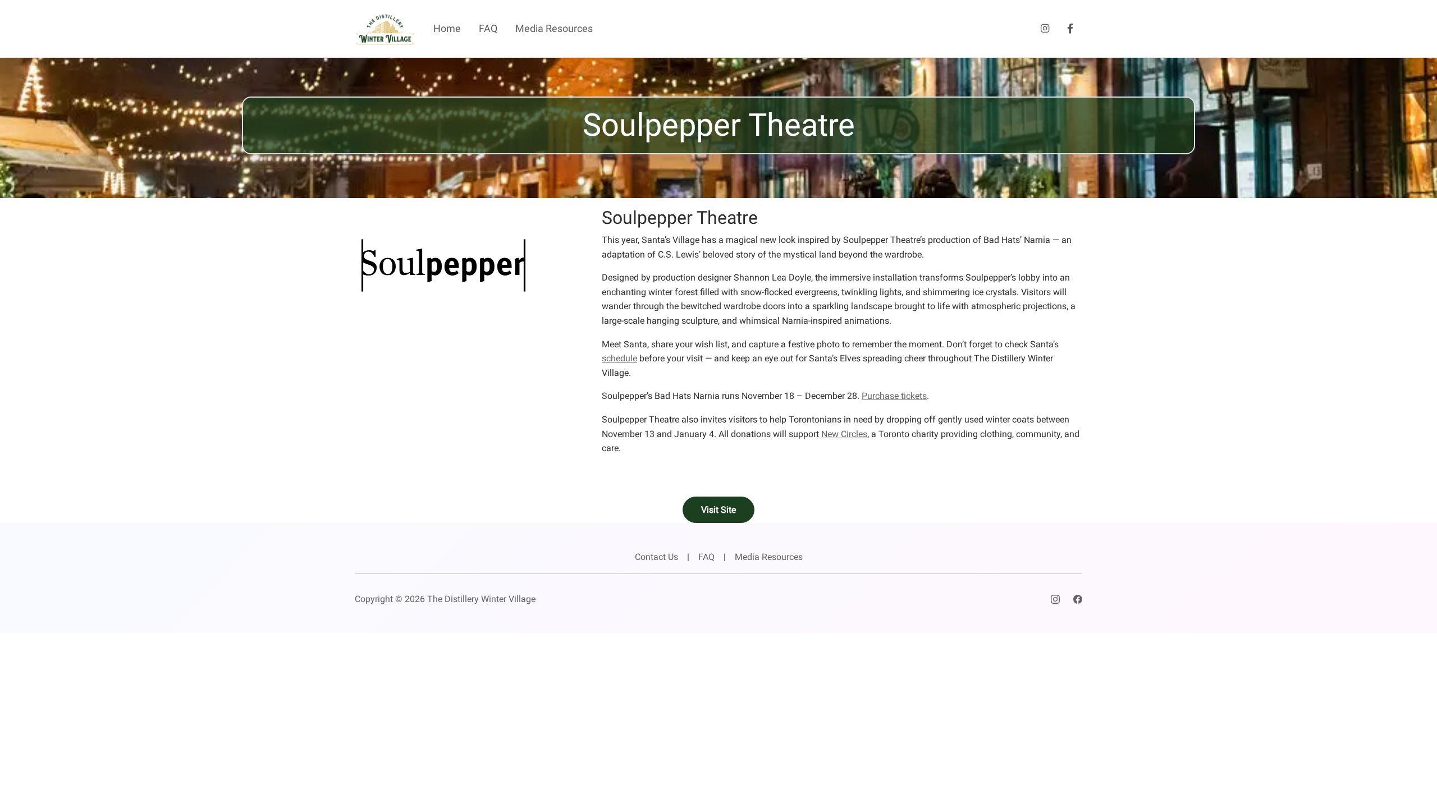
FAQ (488, 28)
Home (447, 28)
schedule (619, 358)
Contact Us (656, 557)
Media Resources (554, 28)
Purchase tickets (894, 396)
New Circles (844, 434)
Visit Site (718, 509)
